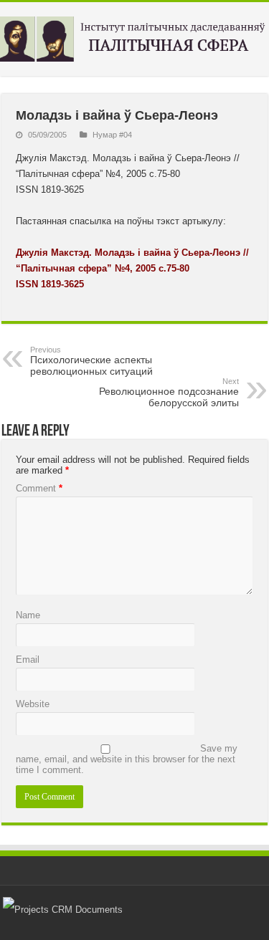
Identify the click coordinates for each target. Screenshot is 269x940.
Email (27, 659)
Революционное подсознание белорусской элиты (169, 392)
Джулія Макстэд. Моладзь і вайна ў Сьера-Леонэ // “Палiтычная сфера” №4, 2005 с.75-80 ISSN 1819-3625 (132, 268)
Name (28, 615)
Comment (39, 488)
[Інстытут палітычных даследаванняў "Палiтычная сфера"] (134, 36)
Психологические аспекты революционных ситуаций (91, 361)
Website (32, 704)
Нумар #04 (112, 134)
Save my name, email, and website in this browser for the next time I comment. (126, 759)
